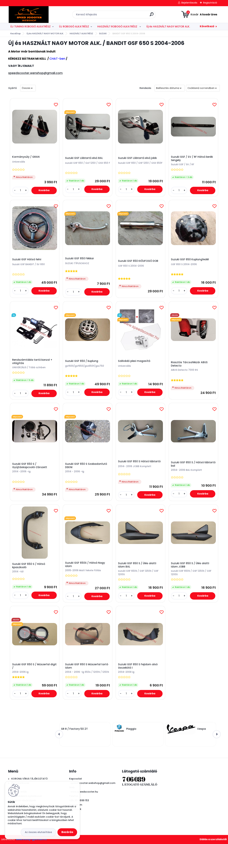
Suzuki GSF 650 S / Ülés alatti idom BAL (137, 565)
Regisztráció (210, 2)
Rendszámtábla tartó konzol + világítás (32, 361)
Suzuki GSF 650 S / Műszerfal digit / (34, 666)
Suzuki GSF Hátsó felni (26, 259)
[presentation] (59, 734)
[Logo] (28, 14)
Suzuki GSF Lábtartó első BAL (84, 158)
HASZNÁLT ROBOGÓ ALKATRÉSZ (117, 26)
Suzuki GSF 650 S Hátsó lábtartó (139, 461)
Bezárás (67, 832)
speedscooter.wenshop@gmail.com (35, 73)
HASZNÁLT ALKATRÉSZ (82, 33)
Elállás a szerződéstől (213, 839)
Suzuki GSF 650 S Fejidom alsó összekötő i (138, 666)
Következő (207, 26)
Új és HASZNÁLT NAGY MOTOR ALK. (168, 26)
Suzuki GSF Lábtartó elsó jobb (137, 158)
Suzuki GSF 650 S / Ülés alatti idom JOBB (190, 565)
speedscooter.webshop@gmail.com (92, 783)
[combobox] (170, 88)
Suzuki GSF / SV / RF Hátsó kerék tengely (192, 158)
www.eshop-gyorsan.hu (31, 839)
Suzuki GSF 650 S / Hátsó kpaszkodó (28, 565)
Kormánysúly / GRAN (26, 157)
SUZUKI (103, 33)
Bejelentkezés (189, 2)
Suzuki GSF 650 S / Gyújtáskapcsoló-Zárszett (29, 465)
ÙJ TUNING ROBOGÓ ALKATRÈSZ (30, 26)
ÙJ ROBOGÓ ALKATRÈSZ (74, 26)
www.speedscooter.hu (84, 791)
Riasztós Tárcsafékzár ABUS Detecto (189, 364)
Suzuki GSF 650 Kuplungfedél (190, 259)
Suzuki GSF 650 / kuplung (81, 361)
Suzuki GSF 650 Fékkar (79, 258)
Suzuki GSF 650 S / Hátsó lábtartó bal (193, 464)
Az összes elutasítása (38, 832)
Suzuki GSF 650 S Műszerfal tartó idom (86, 666)
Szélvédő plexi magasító (134, 361)
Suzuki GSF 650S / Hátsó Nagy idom (85, 564)
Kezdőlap (15, 33)
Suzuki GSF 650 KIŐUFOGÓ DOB (138, 261)
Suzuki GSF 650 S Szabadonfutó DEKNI (86, 465)
